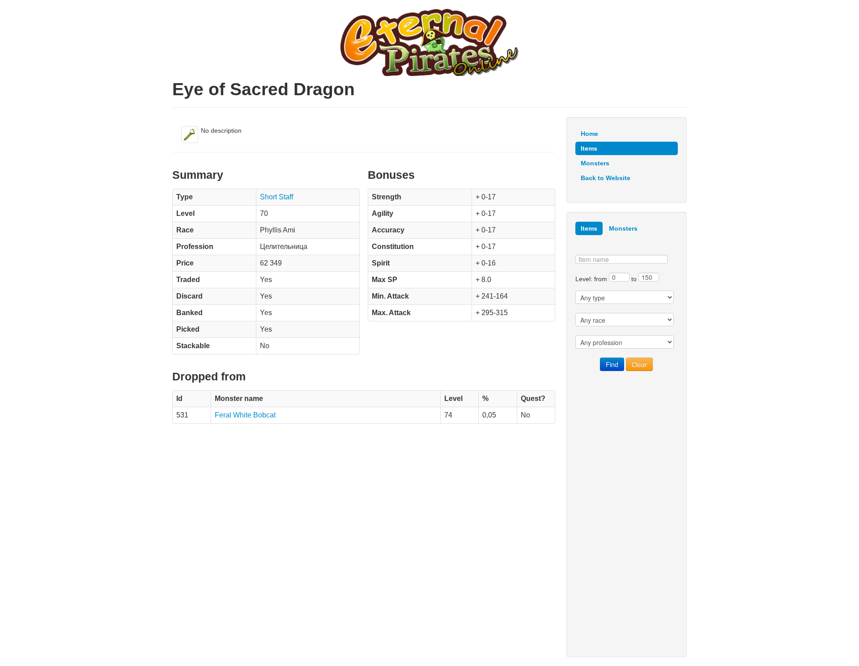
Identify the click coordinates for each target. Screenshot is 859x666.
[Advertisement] (626, 514)
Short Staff (276, 197)
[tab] (589, 228)
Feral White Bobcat (245, 415)
